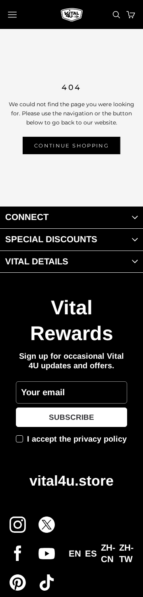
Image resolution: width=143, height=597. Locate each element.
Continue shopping (71, 145)
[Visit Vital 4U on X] (47, 525)
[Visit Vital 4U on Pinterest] (18, 582)
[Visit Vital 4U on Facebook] (18, 553)
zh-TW (126, 553)
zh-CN (108, 553)
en (75, 554)
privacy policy (100, 438)
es (91, 554)
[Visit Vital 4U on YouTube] (47, 553)
